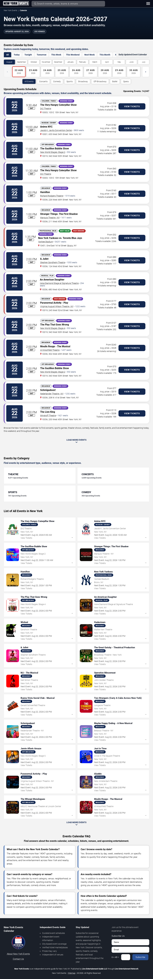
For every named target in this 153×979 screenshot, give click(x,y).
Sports (69, 81)
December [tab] (58, 62)
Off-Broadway (100, 81)
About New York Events (18, 954)
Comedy (57, 81)
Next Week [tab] (89, 55)
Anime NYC (46, 126)
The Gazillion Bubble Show (54, 148)
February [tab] (82, 62)
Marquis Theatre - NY (50, 217)
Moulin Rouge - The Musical (55, 346)
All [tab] (7, 55)
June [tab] (131, 62)
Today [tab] (17, 55)
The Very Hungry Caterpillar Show (58, 104)
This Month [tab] (105, 55)
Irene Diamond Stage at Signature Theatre (59, 283)
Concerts (43, 81)
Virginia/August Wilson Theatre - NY (56, 306)
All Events (29, 81)
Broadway (83, 81)
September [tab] (21, 62)
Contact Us (18, 959)
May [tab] (119, 62)
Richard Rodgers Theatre (51, 196)
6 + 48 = (115, 957)
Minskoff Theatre (48, 415)
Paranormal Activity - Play (54, 302)
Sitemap (71, 973)
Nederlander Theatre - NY (51, 393)
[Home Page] (16, 3)
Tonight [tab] (28, 55)
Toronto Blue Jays (72, 238)
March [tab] (94, 62)
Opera (126, 81)
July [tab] (143, 62)
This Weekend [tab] (72, 55)
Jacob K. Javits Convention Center (56, 130)
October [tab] (34, 62)
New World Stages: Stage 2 (52, 152)
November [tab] (46, 62)
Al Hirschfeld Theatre (49, 350)
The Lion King (47, 411)
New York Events (10, 10)
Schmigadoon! (48, 390)
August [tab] (9, 62)
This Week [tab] (56, 55)
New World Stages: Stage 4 (52, 328)
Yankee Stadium (45, 241)
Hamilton (45, 192)
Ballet (114, 81)
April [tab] (107, 62)
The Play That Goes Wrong (54, 324)
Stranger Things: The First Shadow (59, 214)
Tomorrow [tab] (41, 55)
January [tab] (70, 62)
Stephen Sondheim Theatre (52, 262)
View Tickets (132, 106)
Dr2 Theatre (45, 108)
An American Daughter (52, 279)
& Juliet (44, 258)
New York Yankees (48, 238)
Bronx (70, 245)
